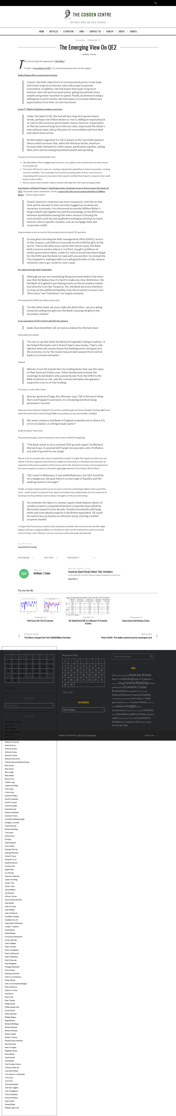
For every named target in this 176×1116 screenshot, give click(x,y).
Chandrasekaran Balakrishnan (17, 762)
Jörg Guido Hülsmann (14, 923)
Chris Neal (9, 789)
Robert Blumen (11, 1027)
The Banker (9, 1061)
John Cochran (10, 906)
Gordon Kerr (10, 866)
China (151, 683)
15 (8, 671)
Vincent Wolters (11, 1097)
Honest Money (138, 702)
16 (15, 671)
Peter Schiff (132, 718)
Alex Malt (9, 735)
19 (36, 671)
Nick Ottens (10, 970)
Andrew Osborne (12, 742)
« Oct (7, 688)
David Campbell (11, 799)
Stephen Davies (11, 1050)
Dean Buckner (10, 809)
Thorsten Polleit (11, 1071)
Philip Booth (10, 1003)
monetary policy (127, 714)
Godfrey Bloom (11, 863)
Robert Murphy (11, 1030)
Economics (80, 40)
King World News (131, 710)
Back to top (149, 735)
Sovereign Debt (120, 725)
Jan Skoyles (9, 893)
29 (8, 680)
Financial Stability (141, 694)
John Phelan (9, 910)
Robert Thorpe (11, 1037)
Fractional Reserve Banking (121, 699)
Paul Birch (9, 993)
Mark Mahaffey (11, 957)
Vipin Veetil (9, 1101)
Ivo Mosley (9, 873)
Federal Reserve (121, 694)
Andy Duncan (10, 745)
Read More (73, 579)
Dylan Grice (9, 836)
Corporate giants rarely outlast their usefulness (90, 571)
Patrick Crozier (11, 990)
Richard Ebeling (11, 829)
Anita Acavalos (11, 748)
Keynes (139, 707)
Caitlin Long (10, 782)
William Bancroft (12, 1108)
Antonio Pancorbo (12, 759)
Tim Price (9, 1081)
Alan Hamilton (11, 728)
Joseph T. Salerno (12, 926)
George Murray (11, 849)
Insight (131, 706)
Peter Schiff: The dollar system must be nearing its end (126, 636)
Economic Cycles (135, 687)
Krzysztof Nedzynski (13, 936)
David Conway (11, 802)
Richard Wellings (12, 1024)
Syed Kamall (10, 1057)
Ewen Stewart (10, 842)
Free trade (136, 698)
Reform (122, 722)
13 (43, 666)
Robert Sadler (10, 1034)
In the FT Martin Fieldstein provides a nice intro (40, 109)
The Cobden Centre (13, 1064)
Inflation (120, 706)
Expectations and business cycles (135, 620)
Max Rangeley (11, 963)
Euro (138, 691)
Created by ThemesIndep (86, 735)
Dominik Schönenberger (15, 819)
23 (15, 675)
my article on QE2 (42, 68)
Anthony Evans (11, 752)
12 (36, 666)
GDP (143, 699)
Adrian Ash (9, 725)
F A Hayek (144, 691)
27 (43, 675)
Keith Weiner (10, 933)
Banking (128, 678)
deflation (115, 687)
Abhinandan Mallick (13, 722)
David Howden (11, 805)
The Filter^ (60, 61)
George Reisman (11, 852)
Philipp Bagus (10, 1017)
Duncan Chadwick (12, 876)
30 (15, 680)
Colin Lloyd (9, 792)
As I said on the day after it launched (34, 269)
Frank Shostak (11, 826)
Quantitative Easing (27, 547)
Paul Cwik (9, 997)
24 (22, 675)
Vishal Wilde (10, 1104)
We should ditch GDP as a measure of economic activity (88, 622)
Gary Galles (9, 846)
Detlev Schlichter (12, 812)
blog (121, 683)
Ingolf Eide (9, 869)
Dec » (13, 688)
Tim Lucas (9, 1077)
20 (43, 671)
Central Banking (136, 683)
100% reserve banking (120, 675)
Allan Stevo (9, 738)
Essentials (131, 691)
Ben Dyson (9, 769)
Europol (8, 839)
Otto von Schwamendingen (16, 983)
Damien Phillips (11, 795)
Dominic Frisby (11, 816)
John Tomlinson (11, 913)
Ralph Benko (10, 1020)
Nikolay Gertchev (12, 973)
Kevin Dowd (10, 1010)
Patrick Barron (11, 987)
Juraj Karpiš (9, 930)
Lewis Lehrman (11, 940)
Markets (148, 710)
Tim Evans (9, 832)
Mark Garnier (10, 946)
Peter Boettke (11, 1014)
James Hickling (11, 879)
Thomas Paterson (12, 1067)
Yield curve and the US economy (40, 620)
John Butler (9, 903)
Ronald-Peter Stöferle (14, 1040)
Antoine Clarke (11, 755)
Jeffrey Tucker (11, 896)
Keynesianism (119, 710)
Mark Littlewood (12, 953)
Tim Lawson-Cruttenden (15, 1074)
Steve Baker (10, 1054)
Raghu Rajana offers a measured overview (37, 75)
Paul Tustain (10, 1000)
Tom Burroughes (11, 1087)
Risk (137, 721)
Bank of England (141, 679)
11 (29, 666)
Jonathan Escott (11, 920)
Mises (114, 714)
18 (29, 671)
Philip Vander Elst (12, 1007)
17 (22, 671)
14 (50, 666)
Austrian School (140, 675)
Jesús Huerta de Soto (13, 899)
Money (142, 714)
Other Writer (10, 980)
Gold (147, 698)
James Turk (9, 883)
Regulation (130, 722)
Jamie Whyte (10, 889)
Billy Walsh (9, 775)
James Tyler (10, 886)
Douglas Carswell (12, 822)
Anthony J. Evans (89, 54)
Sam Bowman (10, 1044)
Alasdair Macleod (12, 732)
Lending (140, 710)
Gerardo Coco (11, 859)
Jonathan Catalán (12, 916)
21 (50, 671)
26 (36, 675)
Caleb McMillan (11, 785)
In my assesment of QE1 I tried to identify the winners (43, 321)
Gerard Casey (10, 856)
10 (22, 666)
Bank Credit (117, 679)
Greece (127, 702)
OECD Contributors (13, 977)
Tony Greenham (11, 1094)
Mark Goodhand (11, 950)
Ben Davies (9, 765)
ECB (121, 687)
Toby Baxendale (11, 1084)
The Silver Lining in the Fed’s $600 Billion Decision (47, 636)
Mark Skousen (11, 960)
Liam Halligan (10, 943)
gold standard (118, 702)
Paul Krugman (123, 718)
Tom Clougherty (11, 1091)
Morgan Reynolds (12, 967)
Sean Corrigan (10, 1047)
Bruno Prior (9, 779)
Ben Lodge (9, 772)
